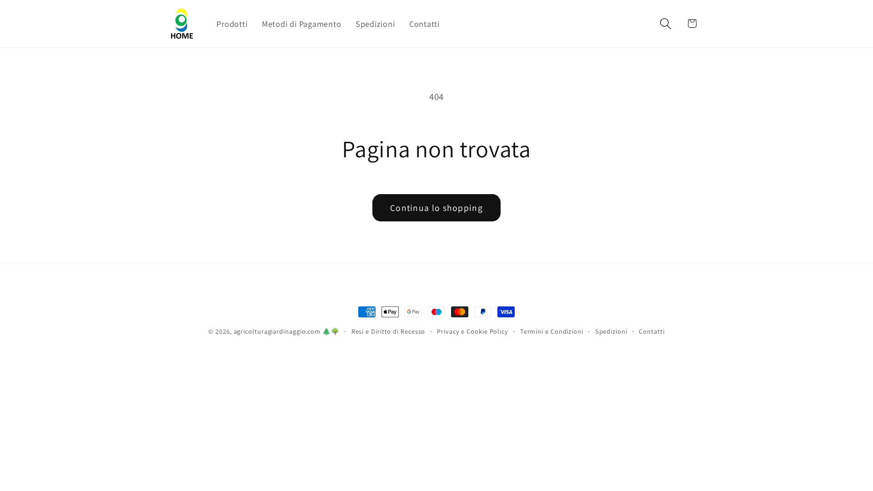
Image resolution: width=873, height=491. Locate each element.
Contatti (651, 331)
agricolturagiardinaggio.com (277, 331)
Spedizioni (611, 331)
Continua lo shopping (436, 208)
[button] (666, 23)
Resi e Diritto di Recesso (388, 331)
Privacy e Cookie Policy (472, 331)
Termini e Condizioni (551, 331)
